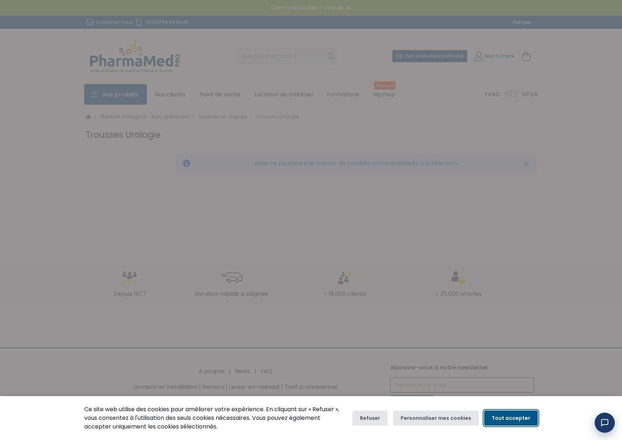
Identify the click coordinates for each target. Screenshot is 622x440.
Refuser (370, 418)
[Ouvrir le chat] (605, 423)
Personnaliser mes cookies (436, 418)
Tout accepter (511, 418)
